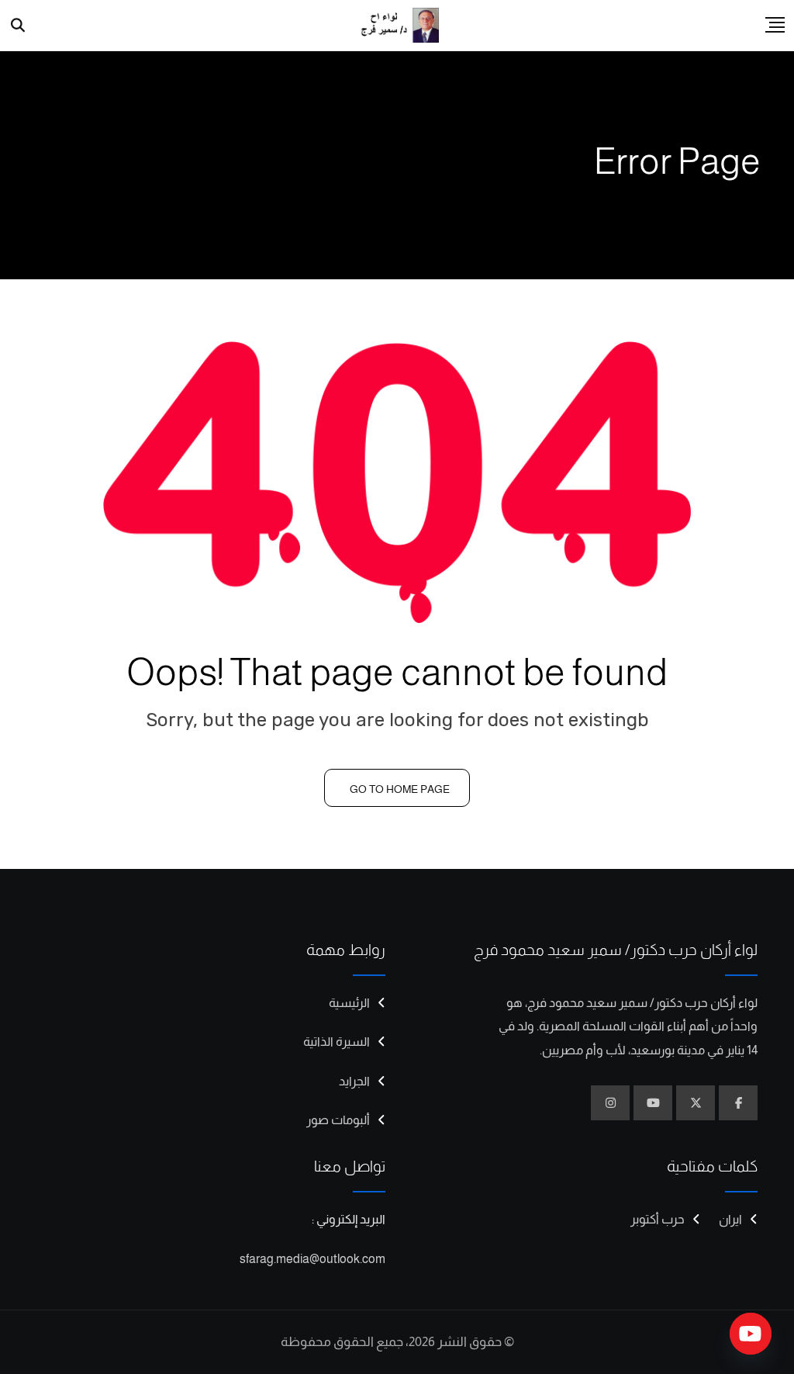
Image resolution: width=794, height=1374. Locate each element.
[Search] (18, 25)
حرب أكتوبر (657, 1219)
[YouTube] (751, 1334)
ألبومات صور (338, 1120)
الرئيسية (349, 1002)
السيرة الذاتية (336, 1041)
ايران (730, 1219)
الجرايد (354, 1081)
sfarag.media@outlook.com (312, 1258)
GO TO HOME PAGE (400, 789)
